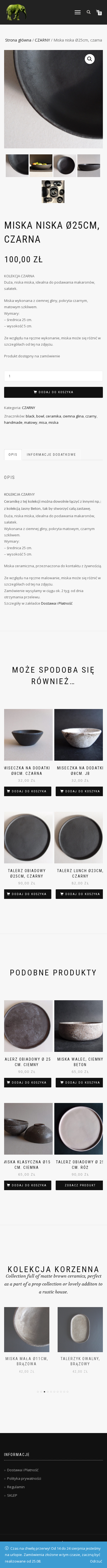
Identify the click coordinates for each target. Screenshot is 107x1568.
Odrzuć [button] (96, 1561)
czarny (91, 416)
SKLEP (12, 1495)
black (30, 416)
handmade (13, 422)
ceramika (53, 416)
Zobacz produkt (80, 1185)
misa (43, 422)
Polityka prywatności (24, 1478)
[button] (90, 59)
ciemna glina (73, 416)
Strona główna (18, 40)
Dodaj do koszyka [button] (29, 791)
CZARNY (42, 40)
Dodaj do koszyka (56, 392)
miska (53, 422)
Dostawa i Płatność (56, 603)
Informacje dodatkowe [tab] (51, 454)
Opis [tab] (13, 454)
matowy (30, 422)
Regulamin (16, 1486)
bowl (40, 416)
